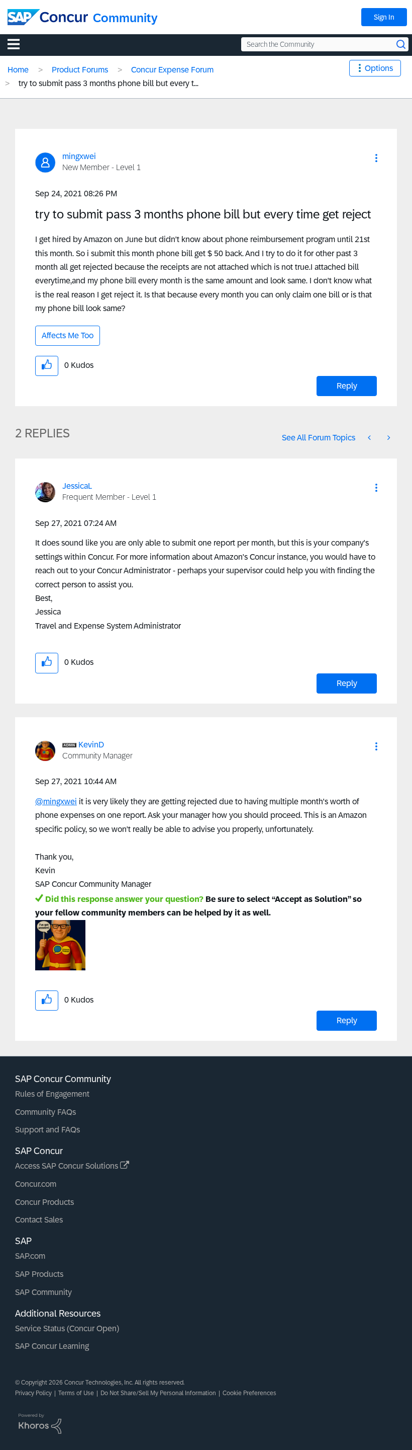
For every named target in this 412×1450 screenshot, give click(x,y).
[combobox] (324, 44)
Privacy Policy (33, 1393)
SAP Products (39, 1274)
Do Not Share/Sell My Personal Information (158, 1393)
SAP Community (43, 1292)
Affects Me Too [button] (67, 335)
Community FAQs (45, 1112)
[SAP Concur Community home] (48, 17)
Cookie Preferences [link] (249, 1393)
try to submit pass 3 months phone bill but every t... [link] (108, 83)
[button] (376, 158)
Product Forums (80, 69)
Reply (347, 385)
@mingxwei (56, 801)
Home (18, 69)
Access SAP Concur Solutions (67, 1166)
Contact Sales (39, 1219)
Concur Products (44, 1202)
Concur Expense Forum (172, 69)
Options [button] (379, 68)
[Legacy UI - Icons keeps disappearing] (370, 437)
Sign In (384, 17)
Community (125, 18)
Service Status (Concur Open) (67, 1328)
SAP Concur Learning (52, 1346)
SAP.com (30, 1256)
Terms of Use (76, 1393)
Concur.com (35, 1184)
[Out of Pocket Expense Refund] (388, 437)
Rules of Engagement (52, 1094)
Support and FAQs (47, 1129)
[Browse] (19, 44)
